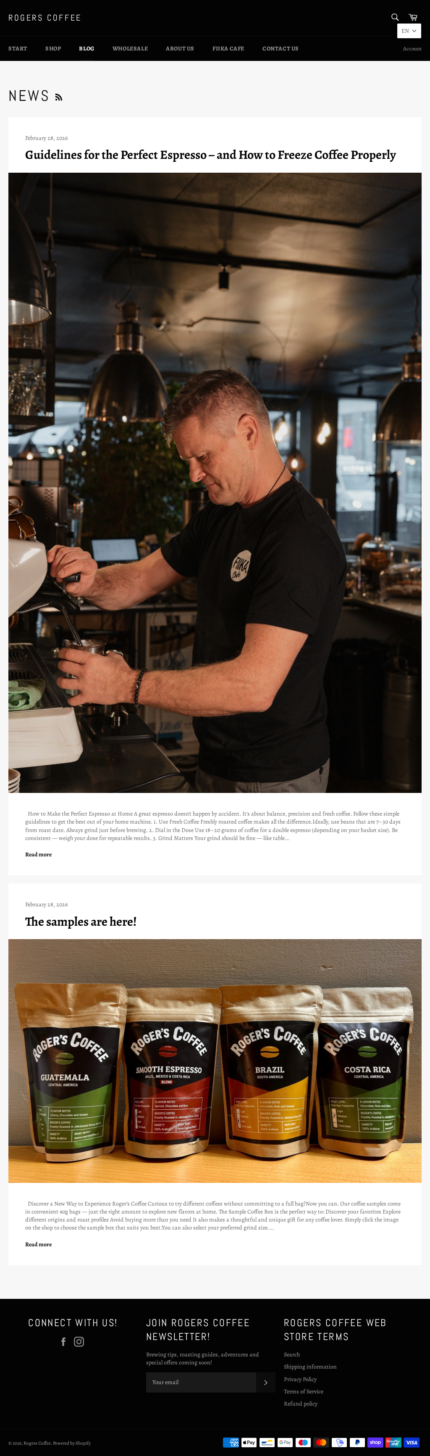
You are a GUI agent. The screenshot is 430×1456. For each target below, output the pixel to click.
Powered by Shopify (72, 1443)
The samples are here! (81, 921)
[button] (409, 31)
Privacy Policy (300, 1379)
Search (292, 1355)
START (17, 49)
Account (412, 48)
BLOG (86, 49)
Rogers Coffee (45, 17)
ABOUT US (180, 49)
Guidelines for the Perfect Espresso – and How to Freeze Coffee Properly (210, 154)
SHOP (53, 49)
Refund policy (300, 1404)
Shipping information (310, 1367)
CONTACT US (280, 49)
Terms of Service (303, 1391)
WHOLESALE (130, 49)
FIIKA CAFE (228, 49)
